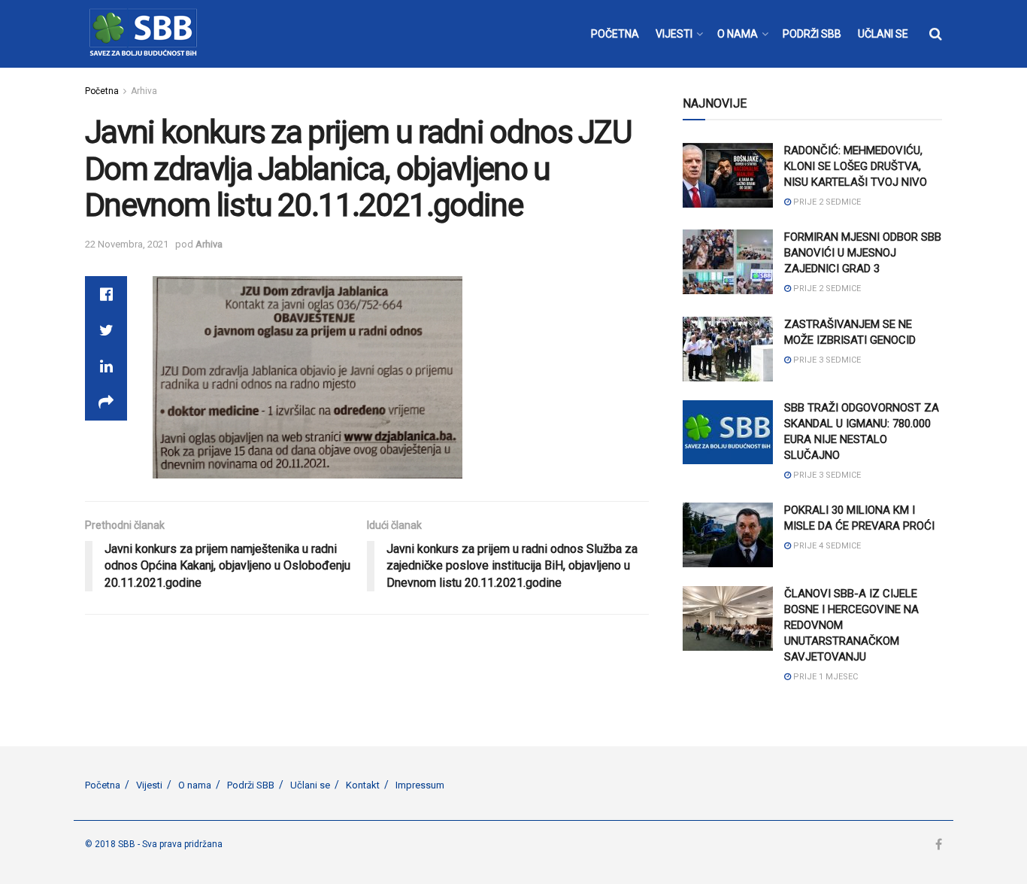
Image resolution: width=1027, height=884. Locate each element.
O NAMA (737, 34)
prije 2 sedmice (826, 202)
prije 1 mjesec (824, 677)
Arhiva (144, 91)
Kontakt (363, 785)
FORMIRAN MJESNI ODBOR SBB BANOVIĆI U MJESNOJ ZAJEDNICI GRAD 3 (862, 252)
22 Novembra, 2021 (126, 244)
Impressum (419, 785)
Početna (102, 91)
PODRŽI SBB (812, 34)
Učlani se (310, 785)
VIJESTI (674, 34)
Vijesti (149, 785)
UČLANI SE (883, 34)
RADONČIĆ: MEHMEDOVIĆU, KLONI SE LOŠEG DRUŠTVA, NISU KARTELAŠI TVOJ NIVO (855, 166)
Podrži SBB (250, 785)
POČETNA (615, 34)
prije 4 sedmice (826, 546)
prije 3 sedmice (826, 360)
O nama (194, 785)
